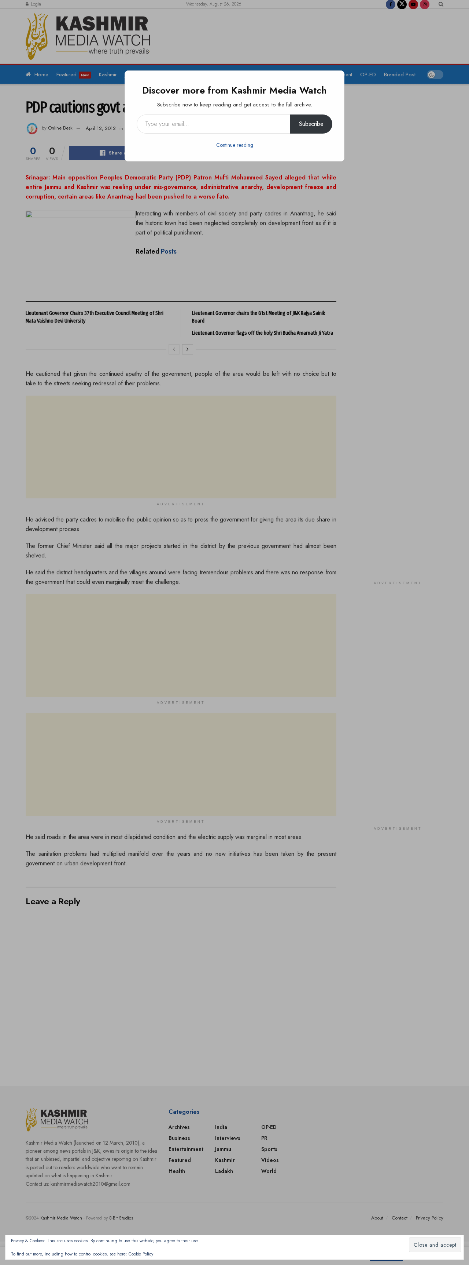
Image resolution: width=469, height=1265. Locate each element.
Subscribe (311, 124)
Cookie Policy (141, 1254)
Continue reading (234, 145)
